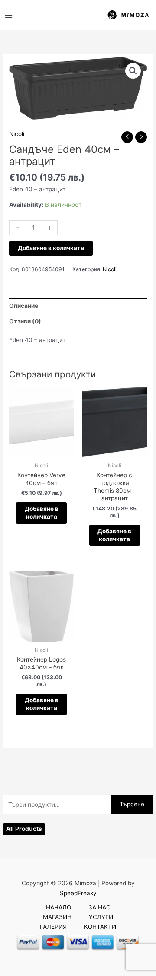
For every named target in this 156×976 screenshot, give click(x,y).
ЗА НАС (99, 907)
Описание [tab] (23, 305)
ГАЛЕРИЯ (53, 926)
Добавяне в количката (51, 247)
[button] (133, 71)
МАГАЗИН (57, 916)
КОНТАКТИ (100, 926)
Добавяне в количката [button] (41, 512)
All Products (24, 828)
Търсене (132, 804)
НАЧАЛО (58, 907)
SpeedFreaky (78, 893)
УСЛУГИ (101, 916)
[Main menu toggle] (8, 14)
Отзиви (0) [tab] (25, 321)
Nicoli (16, 133)
